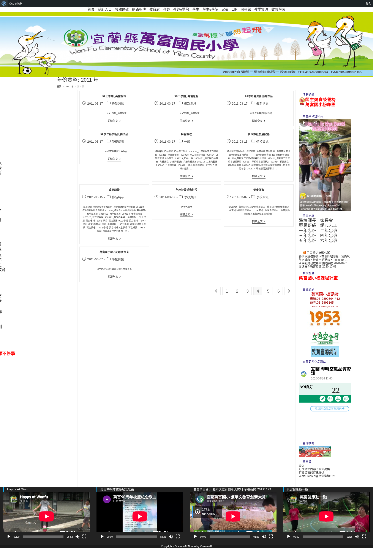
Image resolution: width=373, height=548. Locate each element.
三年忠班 (307, 235)
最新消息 (118, 103)
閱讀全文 (114, 121)
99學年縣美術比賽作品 (114, 134)
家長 (224, 9)
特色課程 (186, 134)
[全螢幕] (84, 536)
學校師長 (307, 220)
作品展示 (118, 197)
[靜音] (77, 536)
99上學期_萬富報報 (114, 96)
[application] (46, 516)
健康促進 (258, 189)
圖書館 (246, 9)
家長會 (326, 220)
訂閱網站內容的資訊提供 (314, 469)
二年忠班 (328, 230)
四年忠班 (328, 235)
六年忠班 (328, 240)
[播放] (9, 536)
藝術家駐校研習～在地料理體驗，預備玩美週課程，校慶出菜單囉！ (324, 258)
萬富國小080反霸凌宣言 (114, 252)
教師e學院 (181, 9)
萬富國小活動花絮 (318, 252)
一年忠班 (307, 230)
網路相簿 (139, 9)
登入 (301, 465)
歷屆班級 (307, 225)
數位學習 (278, 9)
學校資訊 (118, 141)
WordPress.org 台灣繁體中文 (317, 476)
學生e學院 (210, 9)
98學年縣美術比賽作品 (259, 96)
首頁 (91, 9)
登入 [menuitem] (368, 3)
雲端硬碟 (122, 9)
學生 (195, 9)
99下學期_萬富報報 (186, 96)
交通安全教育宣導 (310, 266)
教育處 (154, 9)
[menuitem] (4, 3)
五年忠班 (307, 240)
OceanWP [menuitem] (15, 3)
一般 (187, 141)
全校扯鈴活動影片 (187, 189)
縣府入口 (105, 9)
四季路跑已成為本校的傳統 (316, 263)
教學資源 (261, 9)
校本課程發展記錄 (259, 134)
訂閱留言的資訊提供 (311, 472)
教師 (166, 9)
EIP (234, 9)
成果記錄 (114, 189)
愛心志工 (328, 225)
